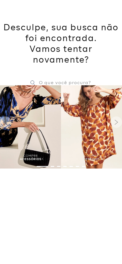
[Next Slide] (116, 122)
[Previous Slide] (5, 122)
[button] (42, 166)
